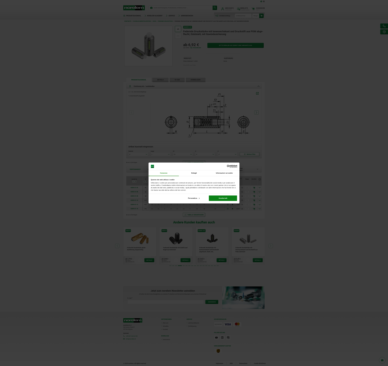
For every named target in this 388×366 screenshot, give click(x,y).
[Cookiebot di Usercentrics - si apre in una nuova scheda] (228, 166)
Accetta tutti (223, 198)
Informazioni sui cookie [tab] (224, 173)
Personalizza (192, 198)
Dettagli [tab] (194, 173)
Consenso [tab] (163, 173)
